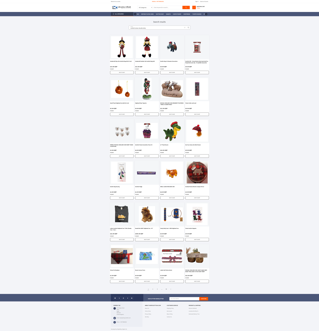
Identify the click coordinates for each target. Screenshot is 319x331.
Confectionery (175, 14)
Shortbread (184, 14)
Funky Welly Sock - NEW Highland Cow (169, 228)
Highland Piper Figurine (141, 103)
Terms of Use (148, 311)
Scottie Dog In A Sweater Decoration (168, 61)
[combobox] (159, 27)
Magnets (166, 14)
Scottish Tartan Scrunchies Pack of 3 (143, 145)
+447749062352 (160, 1)
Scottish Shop (157, 14)
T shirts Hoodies (194, 14)
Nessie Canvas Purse (140, 270)
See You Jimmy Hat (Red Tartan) (193, 145)
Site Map (147, 317)
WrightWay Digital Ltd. (122, 329)
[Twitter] (119, 298)
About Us (147, 308)
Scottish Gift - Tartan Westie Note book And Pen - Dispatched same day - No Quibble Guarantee (197, 62)
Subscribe (203, 298)
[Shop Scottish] (123, 7)
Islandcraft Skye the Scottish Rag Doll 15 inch (121, 61)
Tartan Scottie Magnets (190, 228)
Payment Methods (193, 308)
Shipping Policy (170, 308)
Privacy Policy (148, 314)
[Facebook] (115, 298)
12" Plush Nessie (164, 145)
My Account (169, 311)
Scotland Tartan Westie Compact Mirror (194, 186)
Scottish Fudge (138, 186)
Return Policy (170, 314)
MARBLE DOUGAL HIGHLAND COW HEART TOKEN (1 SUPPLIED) (121, 145)
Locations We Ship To (193, 311)
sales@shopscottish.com (125, 318)
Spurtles (203, 14)
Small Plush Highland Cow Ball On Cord (119, 103)
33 (166, 289)
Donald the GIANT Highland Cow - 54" (144, 228)
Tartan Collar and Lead (190, 103)
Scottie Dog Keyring (115, 186)
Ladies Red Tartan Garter (166, 270)
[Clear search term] (185, 27)
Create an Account (204, 1)
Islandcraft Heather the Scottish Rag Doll (145, 61)
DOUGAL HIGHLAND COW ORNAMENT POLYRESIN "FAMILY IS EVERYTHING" (172, 103)
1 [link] (148, 289)
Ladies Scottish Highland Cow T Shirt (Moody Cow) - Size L (120, 229)
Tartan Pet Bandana (114, 270)
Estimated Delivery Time (194, 314)
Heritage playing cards (145, 14)
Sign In (196, 1)
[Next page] (171, 289)
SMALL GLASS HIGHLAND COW (167, 186)
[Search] (186, 7)
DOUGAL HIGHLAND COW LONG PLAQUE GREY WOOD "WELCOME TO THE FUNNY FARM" (196, 270)
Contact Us (169, 317)
